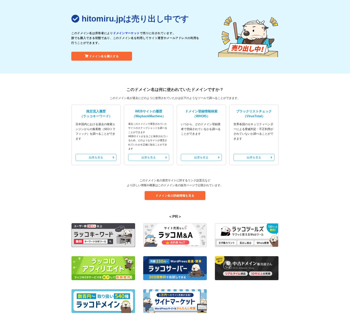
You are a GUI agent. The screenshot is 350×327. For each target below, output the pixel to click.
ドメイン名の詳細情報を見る (175, 195)
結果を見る (96, 157)
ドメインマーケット (126, 33)
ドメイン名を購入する (104, 56)
